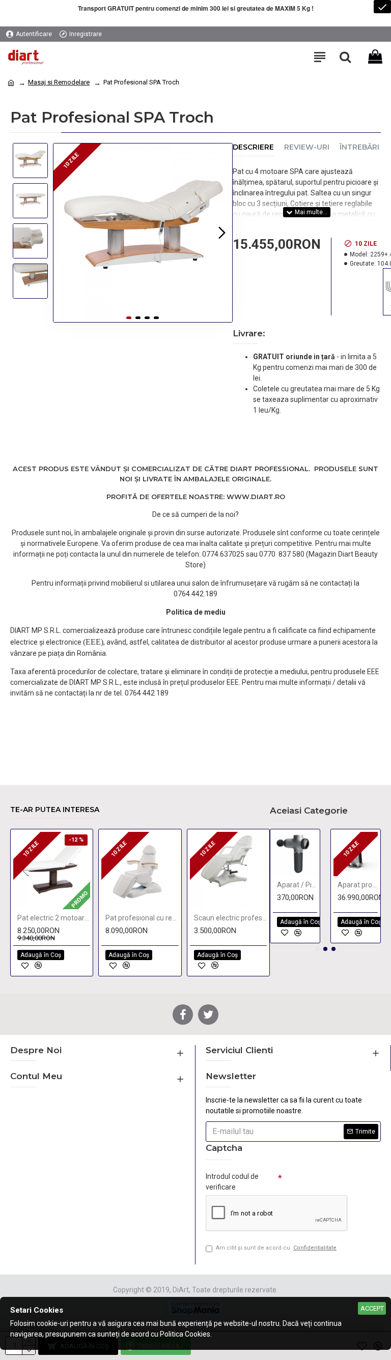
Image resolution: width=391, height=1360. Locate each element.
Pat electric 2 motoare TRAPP (53, 918)
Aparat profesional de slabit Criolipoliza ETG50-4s (358, 885)
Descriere (253, 147)
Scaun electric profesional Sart (230, 918)
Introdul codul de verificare (232, 1181)
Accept (372, 1308)
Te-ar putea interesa (54, 809)
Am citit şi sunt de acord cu (276, 1248)
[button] (63, 232)
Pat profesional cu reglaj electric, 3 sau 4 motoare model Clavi (141, 918)
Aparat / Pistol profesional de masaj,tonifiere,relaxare (297, 885)
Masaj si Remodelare (59, 82)
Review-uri (306, 147)
